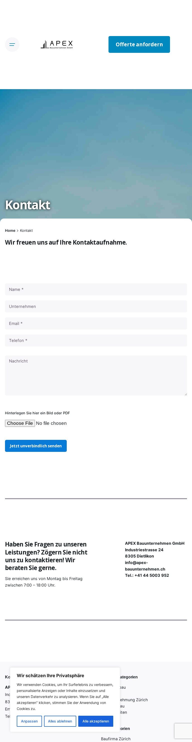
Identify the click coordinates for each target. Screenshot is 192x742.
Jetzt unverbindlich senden (36, 445)
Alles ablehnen (60, 721)
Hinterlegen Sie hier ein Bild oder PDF (37, 413)
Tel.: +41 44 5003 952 (147, 575)
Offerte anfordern (139, 44)
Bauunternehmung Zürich (124, 699)
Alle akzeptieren (95, 721)
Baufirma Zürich (115, 738)
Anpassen (29, 721)
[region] (65, 699)
